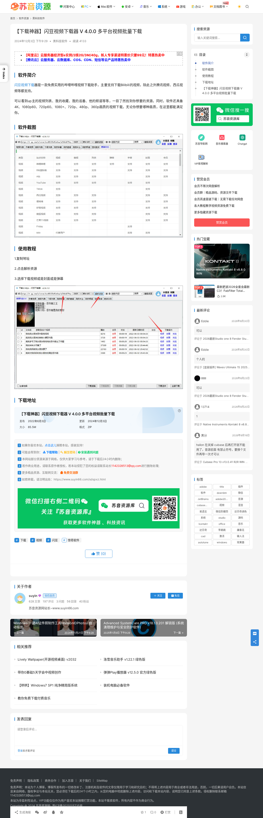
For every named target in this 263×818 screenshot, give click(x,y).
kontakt (203, 523)
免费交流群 (70, 472)
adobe (203, 486)
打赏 (165, 811)
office (222, 523)
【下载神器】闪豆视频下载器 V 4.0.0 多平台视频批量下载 (222, 91)
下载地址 (208, 82)
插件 (240, 486)
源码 (240, 517)
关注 (159, 595)
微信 (240, 492)
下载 (31, 85)
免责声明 (16, 780)
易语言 (203, 511)
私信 (177, 595)
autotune (203, 542)
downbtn (222, 492)
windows (222, 542)
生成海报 (24, 812)
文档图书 (219, 6)
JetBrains (203, 499)
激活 (221, 536)
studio (221, 517)
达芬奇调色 (240, 511)
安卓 (128, 6)
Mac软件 (106, 6)
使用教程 (208, 75)
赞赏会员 (222, 222)
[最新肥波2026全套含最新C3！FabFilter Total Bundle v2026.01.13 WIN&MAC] (204, 291)
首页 (12, 18)
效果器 (240, 542)
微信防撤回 (222, 511)
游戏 (183, 6)
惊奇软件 (73, 540)
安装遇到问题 (89, 452)
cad (203, 536)
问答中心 (69, 6)
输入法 (240, 536)
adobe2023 (222, 499)
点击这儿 (50, 445)
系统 (164, 6)
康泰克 (240, 530)
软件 (203, 492)
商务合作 (50, 780)
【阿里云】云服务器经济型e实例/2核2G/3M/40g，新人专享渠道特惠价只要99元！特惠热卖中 (94, 55)
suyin (42, 596)
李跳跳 (222, 530)
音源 (240, 499)
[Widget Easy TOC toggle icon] (247, 55)
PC (86, 6)
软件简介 (208, 63)
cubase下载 (203, 505)
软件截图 (208, 69)
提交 (173, 750)
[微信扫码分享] (37, 812)
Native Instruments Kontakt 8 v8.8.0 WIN (229, 424)
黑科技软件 (60, 41)
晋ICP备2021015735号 (67, 805)
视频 (24, 85)
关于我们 (85, 780)
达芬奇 (203, 530)
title (222, 486)
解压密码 (69, 452)
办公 (198, 6)
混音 (240, 505)
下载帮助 (52, 452)
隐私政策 (33, 780)
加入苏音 (68, 780)
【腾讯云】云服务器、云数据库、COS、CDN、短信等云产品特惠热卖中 (77, 60)
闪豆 (17, 85)
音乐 (146, 6)
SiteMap (102, 780)
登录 (20, 750)
